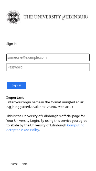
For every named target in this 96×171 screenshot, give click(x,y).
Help (24, 164)
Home (14, 164)
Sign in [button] (16, 85)
